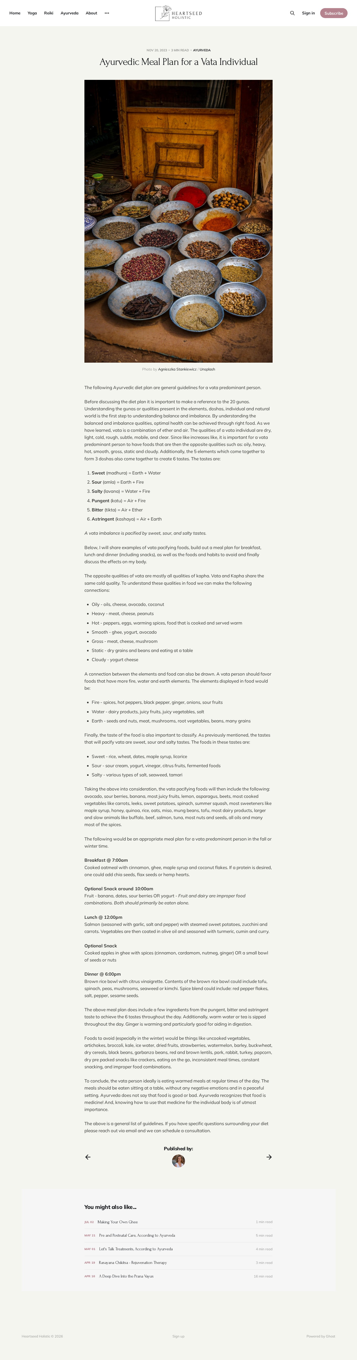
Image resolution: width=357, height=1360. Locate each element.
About (91, 12)
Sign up (178, 1336)
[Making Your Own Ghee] (178, 1222)
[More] (107, 13)
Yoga (32, 12)
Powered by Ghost (321, 1336)
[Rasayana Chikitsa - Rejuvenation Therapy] (178, 1262)
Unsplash (207, 369)
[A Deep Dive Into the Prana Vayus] (178, 1276)
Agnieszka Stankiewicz (177, 369)
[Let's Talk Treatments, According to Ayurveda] (178, 1249)
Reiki (48, 12)
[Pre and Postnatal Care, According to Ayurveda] (178, 1235)
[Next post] (269, 1157)
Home (14, 12)
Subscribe (334, 13)
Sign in (308, 12)
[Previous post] (87, 1157)
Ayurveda (69, 12)
